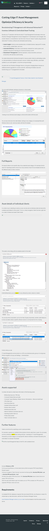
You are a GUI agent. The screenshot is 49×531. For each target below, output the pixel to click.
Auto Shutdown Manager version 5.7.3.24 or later (13, 499)
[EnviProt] (6, 3)
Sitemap (39, 523)
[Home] (14, 3)
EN (41, 2)
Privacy (38, 520)
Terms (33, 523)
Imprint (25, 520)
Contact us (31, 520)
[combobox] (45, 3)
